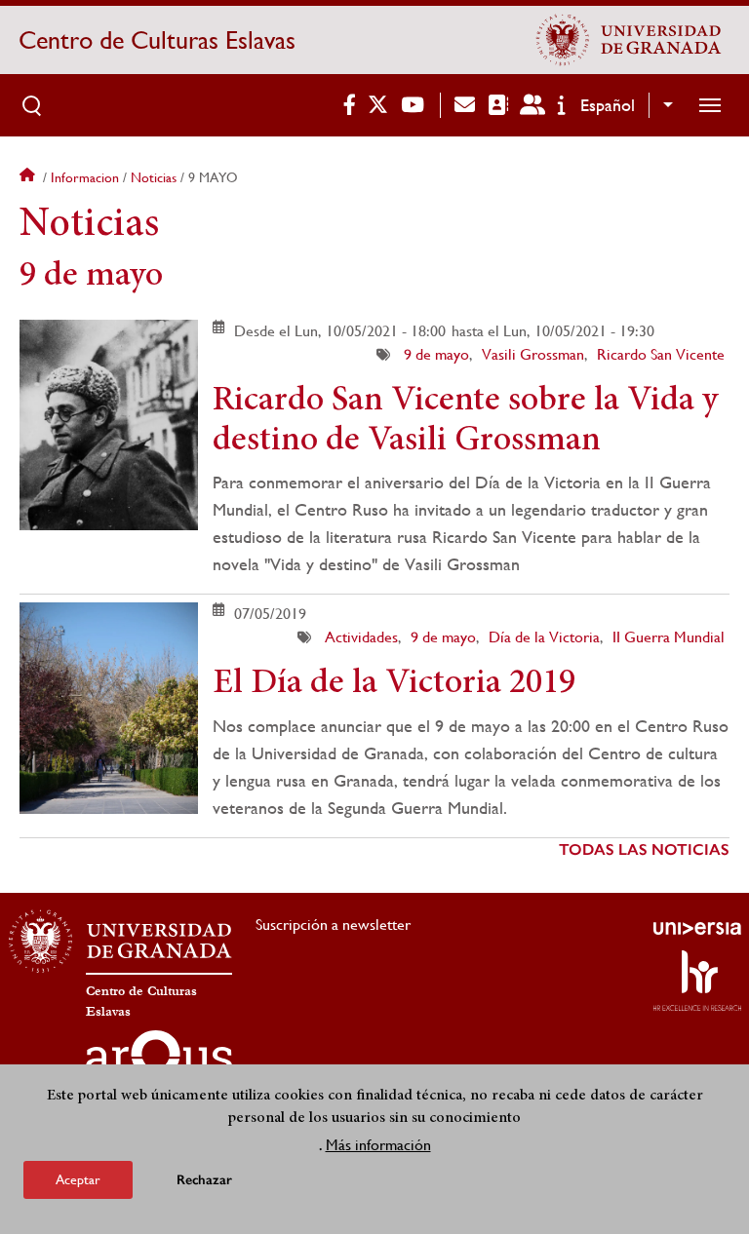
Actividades (361, 637)
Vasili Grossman (533, 354)
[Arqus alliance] (159, 1061)
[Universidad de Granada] (629, 40)
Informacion (85, 177)
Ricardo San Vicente (661, 354)
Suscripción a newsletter (333, 924)
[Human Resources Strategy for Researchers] (697, 980)
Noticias (154, 177)
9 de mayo (436, 354)
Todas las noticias (644, 849)
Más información (378, 1145)
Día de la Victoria (544, 637)
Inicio (29, 177)
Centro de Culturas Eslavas (157, 40)
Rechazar (204, 1180)
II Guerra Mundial (668, 637)
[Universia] (697, 928)
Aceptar (78, 1179)
